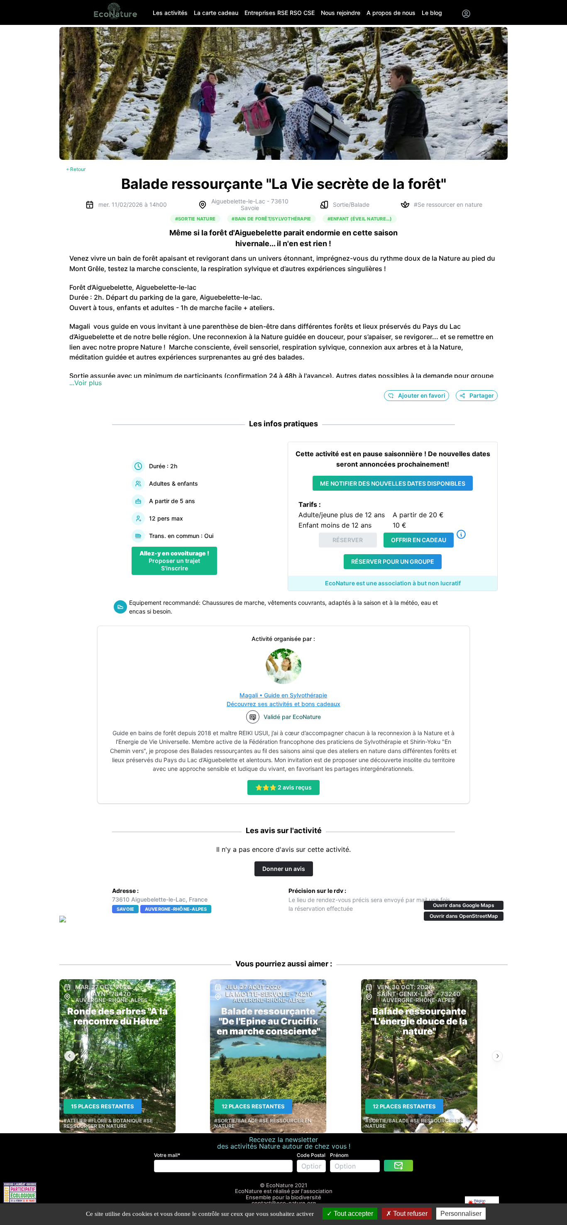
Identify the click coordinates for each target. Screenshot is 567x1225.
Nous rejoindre (340, 12)
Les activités (170, 12)
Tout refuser (409, 1213)
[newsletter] (398, 1165)
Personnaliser (460, 1213)
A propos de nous (391, 12)
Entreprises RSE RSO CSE (279, 12)
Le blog (432, 12)
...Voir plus (85, 383)
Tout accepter (352, 1213)
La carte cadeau (216, 12)
